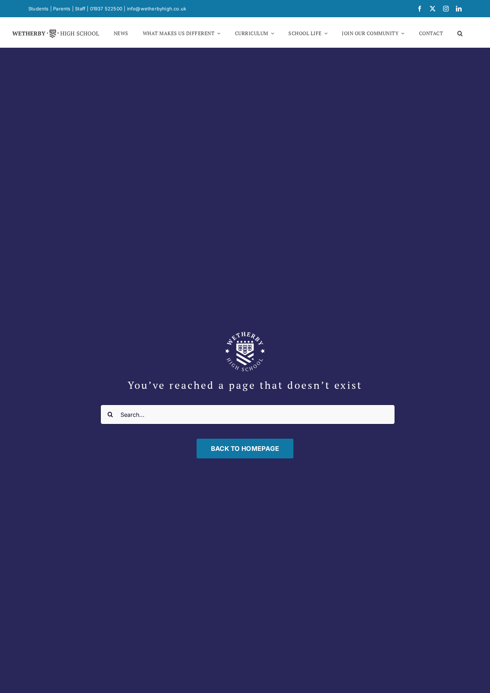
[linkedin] (459, 8)
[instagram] (446, 8)
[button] (460, 33)
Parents (61, 8)
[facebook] (420, 8)
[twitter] (432, 8)
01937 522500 (106, 8)
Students (38, 8)
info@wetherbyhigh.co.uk (157, 8)
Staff (80, 8)
